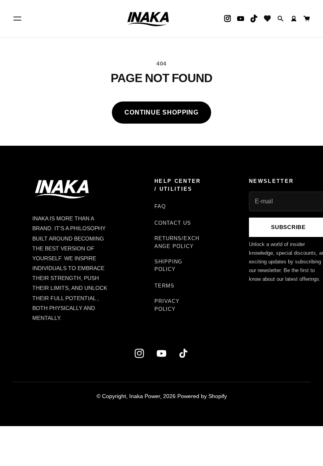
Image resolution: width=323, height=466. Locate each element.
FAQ (160, 206)
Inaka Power (144, 396)
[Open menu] (17, 18)
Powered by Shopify (202, 396)
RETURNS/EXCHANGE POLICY (176, 242)
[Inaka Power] (148, 18)
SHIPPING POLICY (168, 265)
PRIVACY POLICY (167, 305)
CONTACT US (172, 223)
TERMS (164, 286)
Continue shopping (161, 112)
